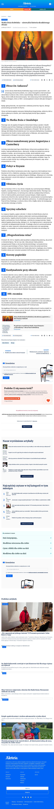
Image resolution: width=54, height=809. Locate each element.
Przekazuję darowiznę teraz (11, 398)
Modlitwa (42, 9)
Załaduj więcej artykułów (27, 476)
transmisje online (20, 312)
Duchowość (3, 16)
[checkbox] (3, 373)
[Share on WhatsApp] (52, 80)
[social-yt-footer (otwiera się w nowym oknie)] (23, 797)
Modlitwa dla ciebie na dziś (14, 553)
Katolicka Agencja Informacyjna (20, 27)
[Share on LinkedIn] (44, 80)
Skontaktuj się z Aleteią (17, 804)
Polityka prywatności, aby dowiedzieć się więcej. (38, 572)
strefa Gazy (5, 604)
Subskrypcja (23, 778)
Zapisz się (6, 377)
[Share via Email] (49, 80)
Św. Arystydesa (33, 6)
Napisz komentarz (27, 426)
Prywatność (25, 804)
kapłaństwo (5, 699)
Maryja (12, 343)
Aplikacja (22, 776)
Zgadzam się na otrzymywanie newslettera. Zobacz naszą (20, 374)
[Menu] (9, 4)
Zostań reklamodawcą (38, 801)
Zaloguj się (34, 421)
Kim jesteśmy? (20, 801)
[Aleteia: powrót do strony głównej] (27, 3)
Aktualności (8, 774)
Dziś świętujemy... (10, 538)
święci (4, 647)
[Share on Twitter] (47, 80)
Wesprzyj (26, 9)
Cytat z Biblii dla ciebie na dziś (16, 548)
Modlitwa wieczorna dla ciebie (16, 543)
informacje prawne (28, 801)
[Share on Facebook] (41, 80)
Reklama (22, 782)
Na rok (36, 774)
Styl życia (8, 776)
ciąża (4, 724)
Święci (9, 16)
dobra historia (5, 343)
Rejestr (11, 9)
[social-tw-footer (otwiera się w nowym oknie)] (28, 797)
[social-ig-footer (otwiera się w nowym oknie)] (31, 797)
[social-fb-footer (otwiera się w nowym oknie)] (25, 797)
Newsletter (22, 774)
